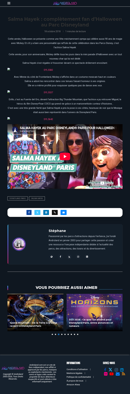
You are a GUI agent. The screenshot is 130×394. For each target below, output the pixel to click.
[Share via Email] (64, 212)
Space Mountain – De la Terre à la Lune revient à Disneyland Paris (33, 324)
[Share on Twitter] (37, 212)
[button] (11, 314)
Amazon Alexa (73, 384)
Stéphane (57, 231)
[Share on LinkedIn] (46, 212)
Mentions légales (74, 373)
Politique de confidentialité (79, 377)
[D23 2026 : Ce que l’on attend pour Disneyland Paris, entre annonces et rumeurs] (95, 312)
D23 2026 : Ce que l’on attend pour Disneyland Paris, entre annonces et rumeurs (91, 322)
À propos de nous (75, 381)
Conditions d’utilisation (77, 369)
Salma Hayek (37, 198)
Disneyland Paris (18, 198)
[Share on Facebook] (29, 212)
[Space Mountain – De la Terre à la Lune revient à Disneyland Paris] (35, 312)
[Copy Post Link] (55, 212)
